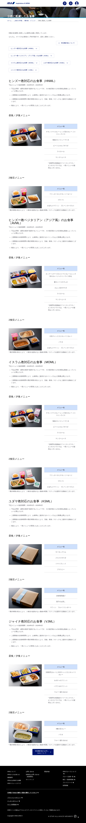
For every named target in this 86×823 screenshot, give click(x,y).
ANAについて (11, 771)
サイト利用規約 (12, 804)
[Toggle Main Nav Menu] (71, 3)
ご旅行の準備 (18, 20)
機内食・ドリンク (30, 20)
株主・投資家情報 (68, 779)
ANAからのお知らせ (13, 774)
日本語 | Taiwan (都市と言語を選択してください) (22, 792)
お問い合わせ (30, 771)
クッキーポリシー (12, 801)
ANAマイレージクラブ (14, 783)
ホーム (9, 20)
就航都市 (10, 777)
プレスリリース (67, 782)
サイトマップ (30, 779)
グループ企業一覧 (68, 776)
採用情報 (65, 785)
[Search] (65, 3)
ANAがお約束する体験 (14, 780)
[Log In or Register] (77, 3)
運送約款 (47, 771)
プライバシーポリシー (14, 797)
